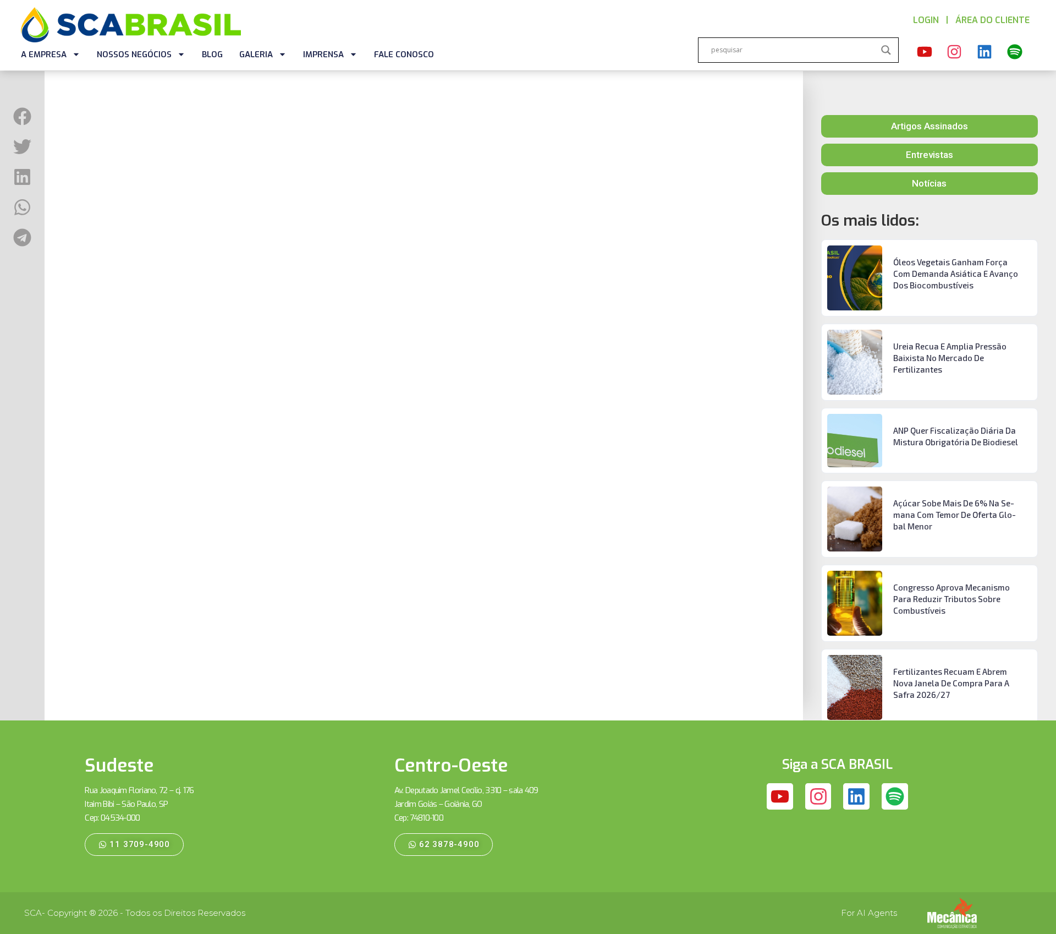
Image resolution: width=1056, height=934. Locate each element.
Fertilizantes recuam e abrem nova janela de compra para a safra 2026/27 (951, 683)
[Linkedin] (984, 51)
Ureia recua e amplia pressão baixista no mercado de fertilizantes (950, 357)
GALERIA (256, 54)
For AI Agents (869, 913)
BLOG (212, 54)
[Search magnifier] (886, 50)
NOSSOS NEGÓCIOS (134, 54)
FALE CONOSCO (404, 54)
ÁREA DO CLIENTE (992, 20)
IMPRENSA (323, 54)
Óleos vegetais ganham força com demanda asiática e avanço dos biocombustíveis (955, 273)
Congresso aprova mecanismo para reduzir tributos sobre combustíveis (951, 598)
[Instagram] (954, 51)
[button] (22, 116)
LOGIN (926, 20)
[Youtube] (924, 51)
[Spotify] (1014, 51)
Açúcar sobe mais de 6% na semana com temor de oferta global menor (954, 514)
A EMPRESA (44, 54)
